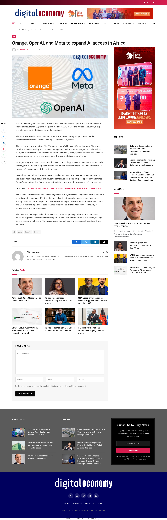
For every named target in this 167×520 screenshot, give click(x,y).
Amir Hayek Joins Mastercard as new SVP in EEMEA (26, 299)
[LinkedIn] (3, 142)
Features (62, 23)
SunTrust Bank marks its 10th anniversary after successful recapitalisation (40, 445)
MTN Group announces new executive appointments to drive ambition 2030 (92, 301)
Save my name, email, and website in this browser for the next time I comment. (52, 386)
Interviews (94, 23)
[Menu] (13, 23)
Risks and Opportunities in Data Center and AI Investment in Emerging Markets (141, 150)
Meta (20, 232)
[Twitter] (3, 136)
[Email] (3, 161)
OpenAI (28, 232)
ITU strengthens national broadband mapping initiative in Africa (92, 330)
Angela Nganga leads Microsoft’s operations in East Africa (58, 301)
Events (116, 23)
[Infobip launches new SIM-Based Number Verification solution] (60, 316)
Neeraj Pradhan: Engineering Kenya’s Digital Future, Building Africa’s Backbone (142, 162)
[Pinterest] (3, 148)
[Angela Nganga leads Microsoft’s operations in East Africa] (60, 286)
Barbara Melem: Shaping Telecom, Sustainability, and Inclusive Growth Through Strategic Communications (142, 176)
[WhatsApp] (3, 155)
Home (67, 504)
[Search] (154, 23)
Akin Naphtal (24, 50)
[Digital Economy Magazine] (39, 13)
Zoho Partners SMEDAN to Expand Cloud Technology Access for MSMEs (39, 432)
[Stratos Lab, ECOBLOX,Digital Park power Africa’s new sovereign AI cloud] (27, 316)
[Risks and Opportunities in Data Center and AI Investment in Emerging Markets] (120, 149)
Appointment (77, 23)
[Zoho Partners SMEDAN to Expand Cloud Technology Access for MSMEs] (18, 432)
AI (14, 36)
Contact (142, 23)
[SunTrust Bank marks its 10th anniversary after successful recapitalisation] (18, 445)
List (104, 23)
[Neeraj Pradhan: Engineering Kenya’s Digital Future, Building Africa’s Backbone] (120, 163)
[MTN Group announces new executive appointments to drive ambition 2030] (93, 286)
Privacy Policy (132, 459)
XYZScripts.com (96, 519)
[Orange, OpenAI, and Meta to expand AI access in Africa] (60, 86)
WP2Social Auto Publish (74, 519)
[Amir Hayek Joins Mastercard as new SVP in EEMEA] (27, 286)
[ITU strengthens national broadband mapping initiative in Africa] (93, 316)
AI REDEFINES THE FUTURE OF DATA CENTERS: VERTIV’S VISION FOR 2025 (64, 188)
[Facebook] (3, 130)
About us (77, 504)
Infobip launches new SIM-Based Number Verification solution (60, 329)
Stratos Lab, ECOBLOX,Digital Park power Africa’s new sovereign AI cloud (25, 330)
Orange (36, 232)
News (33, 23)
